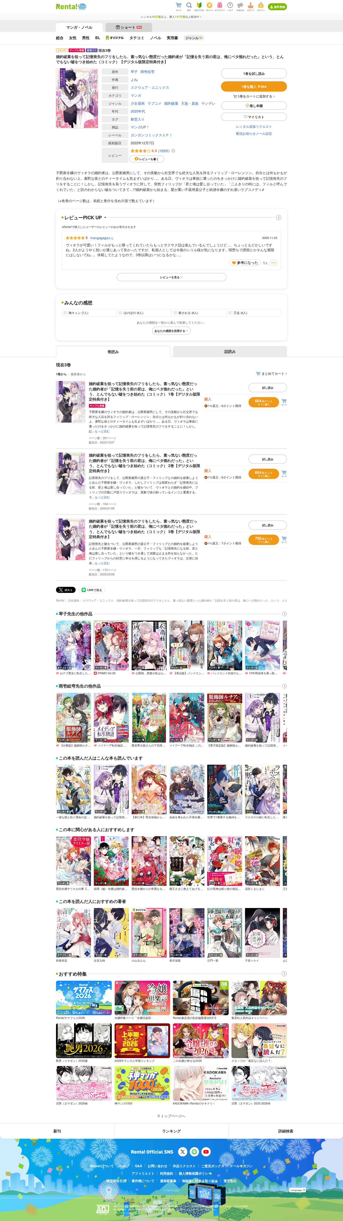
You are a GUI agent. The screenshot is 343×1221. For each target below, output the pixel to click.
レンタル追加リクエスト (254, 126)
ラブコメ (154, 103)
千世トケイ (252, 960)
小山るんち (139, 960)
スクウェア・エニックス (150, 87)
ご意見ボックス (212, 1165)
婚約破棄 (171, 103)
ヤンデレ (208, 103)
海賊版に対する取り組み (200, 1180)
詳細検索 (285, 1131)
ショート (131, 27)
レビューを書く (149, 159)
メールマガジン (241, 1165)
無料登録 (279, 7)
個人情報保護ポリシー (195, 1173)
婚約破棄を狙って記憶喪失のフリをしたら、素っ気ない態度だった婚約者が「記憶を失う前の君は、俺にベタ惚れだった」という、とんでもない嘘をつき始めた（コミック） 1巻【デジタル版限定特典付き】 (144, 391)
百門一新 (212, 960)
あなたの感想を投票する (169, 331)
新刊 (57, 1131)
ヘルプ (124, 1165)
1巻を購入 (254, 86)
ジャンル (192, 37)
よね (134, 79)
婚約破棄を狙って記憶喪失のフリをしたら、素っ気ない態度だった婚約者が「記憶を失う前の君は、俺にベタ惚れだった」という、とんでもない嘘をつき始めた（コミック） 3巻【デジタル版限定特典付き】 (144, 528)
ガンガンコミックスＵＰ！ (152, 134)
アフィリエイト (143, 1173)
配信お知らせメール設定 (254, 133)
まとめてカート (273, 373)
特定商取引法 (116, 1180)
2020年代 (138, 111)
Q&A (138, 1165)
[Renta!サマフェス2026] (81, 6)
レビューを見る (170, 277)
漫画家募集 (168, 1180)
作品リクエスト (184, 1165)
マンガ (136, 95)
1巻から (61, 374)
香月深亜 (175, 960)
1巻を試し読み (254, 73)
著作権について (143, 1180)
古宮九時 (99, 960)
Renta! (60, 600)
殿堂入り (138, 119)
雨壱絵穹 (147, 71)
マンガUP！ (140, 126)
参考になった (247, 262)
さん (102, 237)
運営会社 (230, 1180)
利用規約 (166, 1173)
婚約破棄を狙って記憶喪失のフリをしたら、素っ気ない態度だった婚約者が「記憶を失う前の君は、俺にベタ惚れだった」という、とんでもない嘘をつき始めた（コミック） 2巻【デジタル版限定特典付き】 (144, 462)
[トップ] (66, 6)
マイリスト (256, 116)
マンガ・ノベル (79, 27)
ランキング (171, 1131)
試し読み (267, 387)
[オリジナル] (115, 38)
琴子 (134, 71)
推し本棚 (256, 105)
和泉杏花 (61, 960)
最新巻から (78, 374)
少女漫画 (138, 103)
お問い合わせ (157, 1165)
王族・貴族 (190, 103)
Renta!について (102, 1165)
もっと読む (102, 431)
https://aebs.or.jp (122, 1212)
